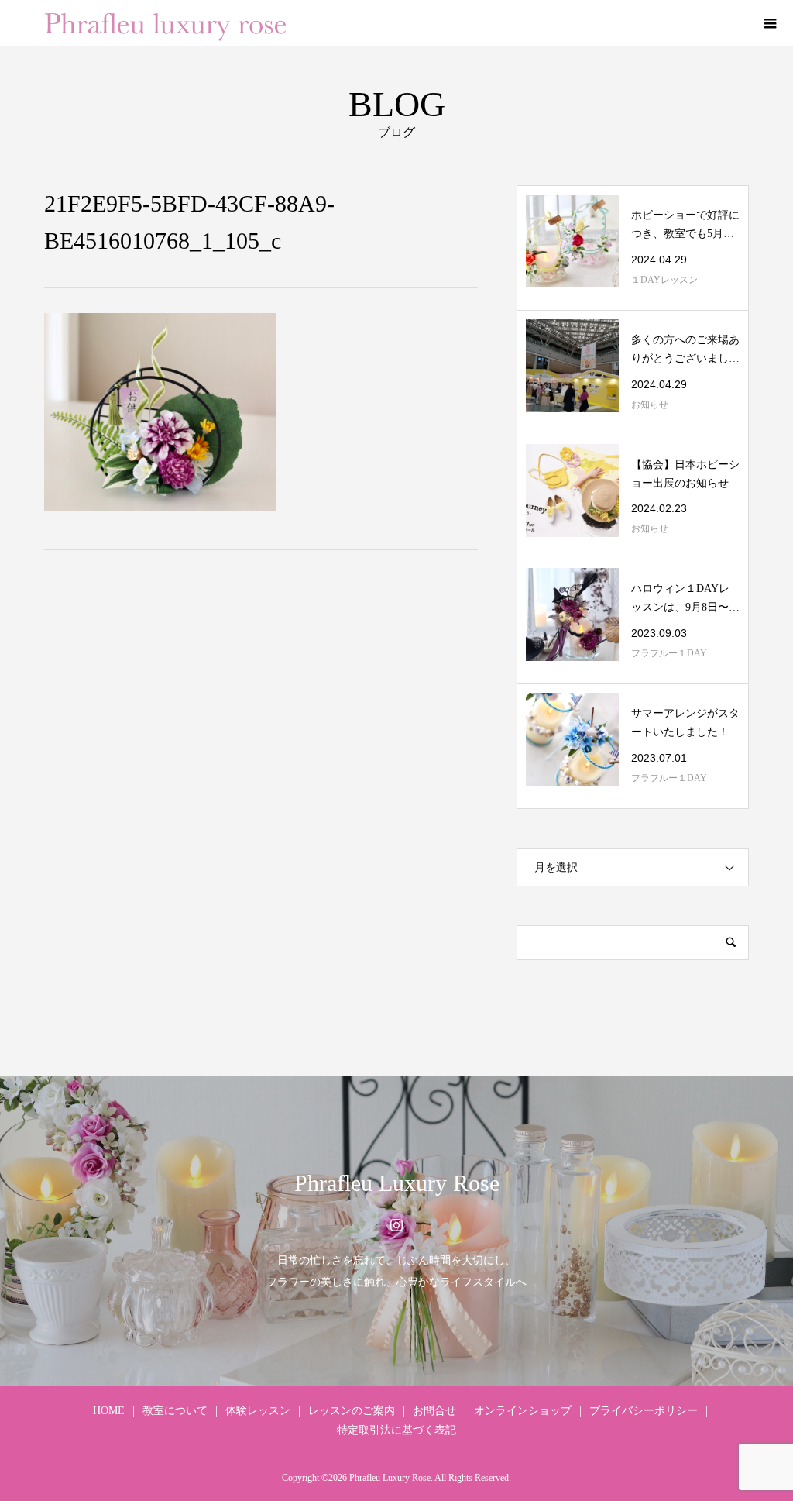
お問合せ (434, 1411)
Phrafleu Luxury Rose (396, 1183)
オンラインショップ (523, 1411)
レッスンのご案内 (351, 1411)
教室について (175, 1411)
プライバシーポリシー (643, 1411)
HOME (109, 1411)
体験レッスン (257, 1411)
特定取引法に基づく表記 (396, 1430)
